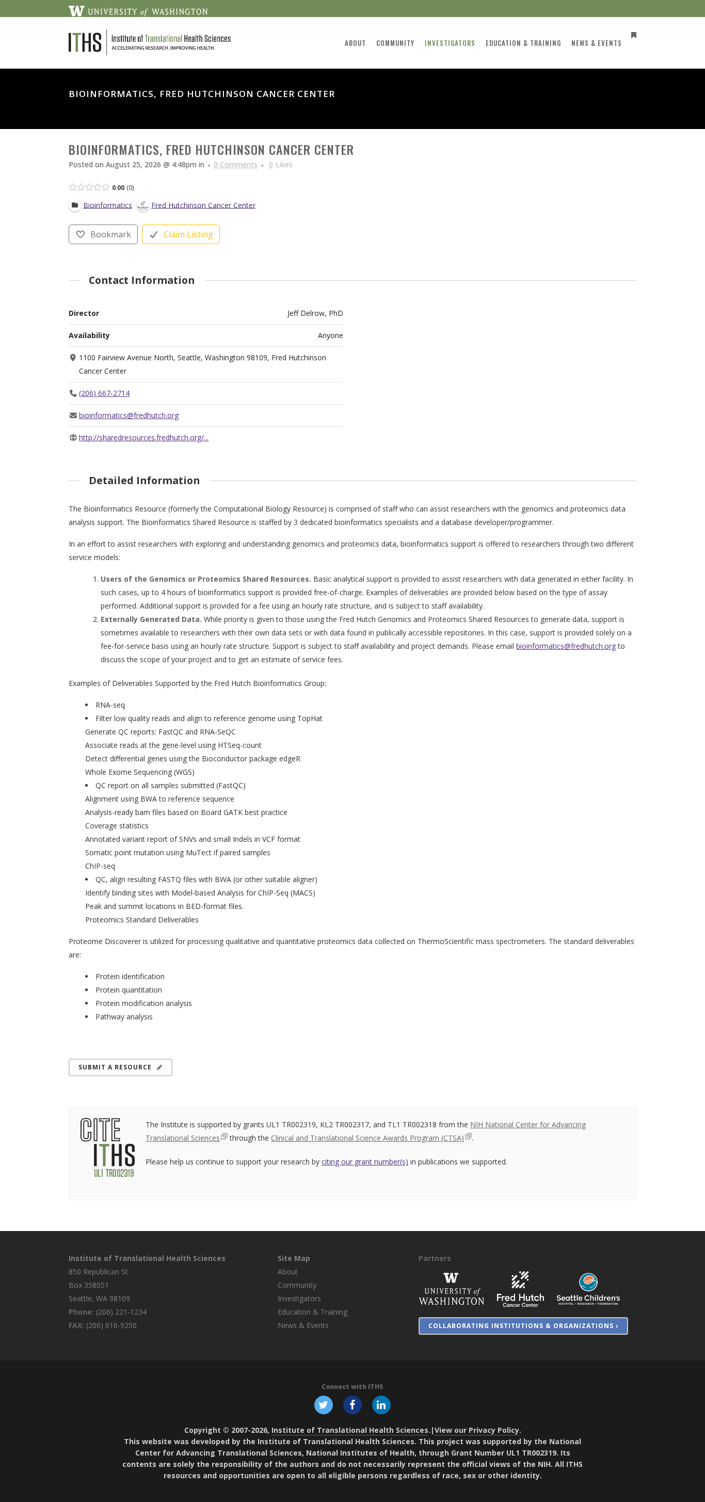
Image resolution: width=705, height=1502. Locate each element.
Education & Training (312, 1312)
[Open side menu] (631, 35)
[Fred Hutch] (520, 1288)
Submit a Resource (115, 1067)
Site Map (294, 1258)
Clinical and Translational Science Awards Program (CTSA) (367, 1138)
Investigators (299, 1298)
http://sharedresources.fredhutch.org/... (144, 437)
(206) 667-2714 (104, 393)
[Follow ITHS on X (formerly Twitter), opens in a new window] (323, 1404)
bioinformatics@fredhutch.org (129, 415)
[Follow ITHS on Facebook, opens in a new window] (352, 1404)
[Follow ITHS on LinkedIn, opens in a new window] (381, 1404)
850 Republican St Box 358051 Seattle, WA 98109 (99, 1285)
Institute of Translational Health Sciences (147, 1258)
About (288, 1271)
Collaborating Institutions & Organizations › (523, 1325)
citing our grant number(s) (365, 1162)
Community (297, 1285)
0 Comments (236, 164)
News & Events (303, 1325)
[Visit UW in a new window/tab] (138, 10)
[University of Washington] (452, 1288)
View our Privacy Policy (477, 1430)
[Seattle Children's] (588, 1288)
